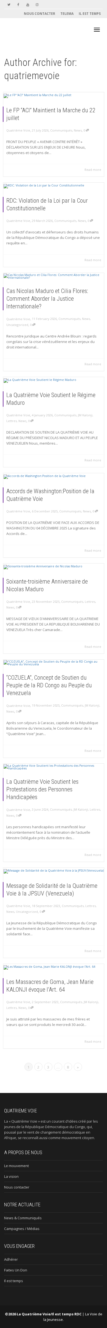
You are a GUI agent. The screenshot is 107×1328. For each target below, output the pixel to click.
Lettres (11, 421)
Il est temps (13, 1280)
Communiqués (61, 130)
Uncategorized (17, 325)
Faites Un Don (15, 1270)
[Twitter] (8, 4)
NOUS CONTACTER (39, 13)
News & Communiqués (23, 1217)
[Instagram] (36, 4)
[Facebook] (18, 4)
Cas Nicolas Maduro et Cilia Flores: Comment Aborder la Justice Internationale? (47, 299)
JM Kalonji (85, 415)
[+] (54, 95)
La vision (11, 1176)
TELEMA (67, 13)
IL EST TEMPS (90, 13)
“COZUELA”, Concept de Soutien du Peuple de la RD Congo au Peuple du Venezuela (49, 685)
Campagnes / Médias (22, 1228)
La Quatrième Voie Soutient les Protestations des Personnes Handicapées (42, 789)
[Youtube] (27, 4)
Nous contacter (16, 1187)
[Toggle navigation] (97, 29)
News (78, 130)
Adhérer (11, 1259)
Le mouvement (16, 1165)
